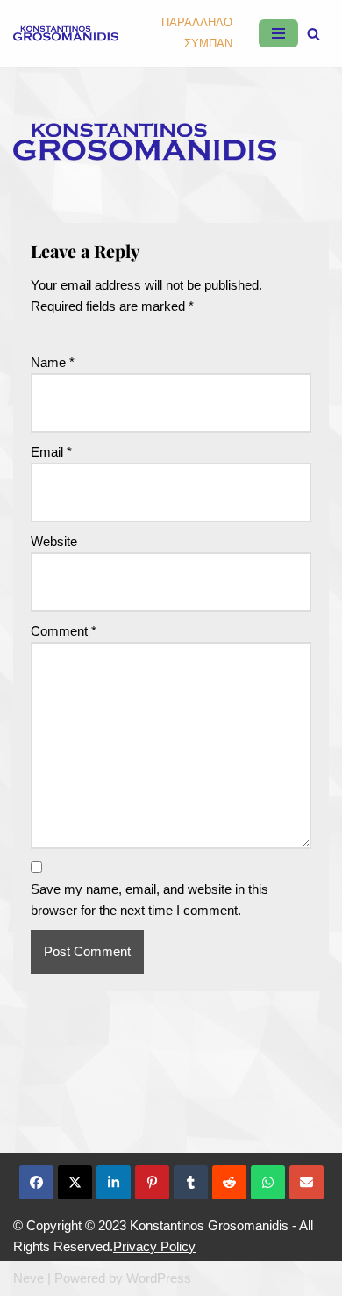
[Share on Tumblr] (191, 1182)
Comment (63, 630)
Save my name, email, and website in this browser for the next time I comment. (149, 900)
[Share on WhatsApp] (268, 1182)
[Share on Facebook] (36, 1182)
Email (51, 451)
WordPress (158, 1278)
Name (53, 362)
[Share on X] (75, 1182)
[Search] (313, 33)
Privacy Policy (154, 1246)
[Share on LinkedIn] (113, 1182)
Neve (28, 1278)
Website (54, 541)
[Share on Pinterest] (152, 1182)
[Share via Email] (306, 1182)
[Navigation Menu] (278, 33)
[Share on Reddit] (229, 1182)
